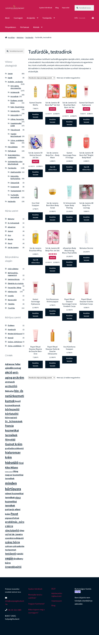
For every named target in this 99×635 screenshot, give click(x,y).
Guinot (10, 231)
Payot (10, 243)
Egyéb (10, 78)
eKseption (11, 227)
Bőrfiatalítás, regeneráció (13, 274)
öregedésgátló (13, 566)
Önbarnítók (15, 183)
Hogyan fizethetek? (36, 603)
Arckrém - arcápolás (15, 82)
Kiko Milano (11, 467)
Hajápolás (12, 201)
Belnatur (11, 219)
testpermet (10, 549)
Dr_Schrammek (13, 421)
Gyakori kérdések (45, 8)
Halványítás (15, 111)
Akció (7, 18)
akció (8, 372)
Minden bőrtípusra (15, 334)
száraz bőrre (12, 542)
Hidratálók (15, 115)
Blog (57, 8)
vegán (9, 558)
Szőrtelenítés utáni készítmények (15, 162)
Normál (10, 338)
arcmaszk (10, 381)
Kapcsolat (65, 8)
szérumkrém (18, 546)
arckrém (18, 377)
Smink (10, 74)
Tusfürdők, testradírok (15, 196)
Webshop (20, 37)
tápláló (19, 553)
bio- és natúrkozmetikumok (14, 396)
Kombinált (12, 329)
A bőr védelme (13, 269)
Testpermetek (16, 191)
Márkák (36, 27)
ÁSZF (53, 589)
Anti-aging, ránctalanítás (16, 87)
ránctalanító (12, 530)
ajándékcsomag (13, 367)
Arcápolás (31, 18)
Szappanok (15, 187)
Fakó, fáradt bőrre (17, 107)
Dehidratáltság (13, 279)
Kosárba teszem (35, 115)
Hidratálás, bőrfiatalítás (15, 177)
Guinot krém (13, 444)
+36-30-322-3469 (14, 610)
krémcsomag (9, 471)
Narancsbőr (12, 300)
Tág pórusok (15, 130)
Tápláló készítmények (16, 135)
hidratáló (11, 462)
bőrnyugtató (11, 417)
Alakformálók (16, 172)
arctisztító (11, 386)
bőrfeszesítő (12, 409)
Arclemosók (15, 92)
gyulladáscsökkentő (14, 448)
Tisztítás (11, 308)
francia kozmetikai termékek (12, 430)
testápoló (10, 553)
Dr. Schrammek (13, 223)
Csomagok (18, 18)
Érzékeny (11, 325)
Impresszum (56, 601)
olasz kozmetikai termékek (13, 501)
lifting (15, 471)
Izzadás (11, 296)
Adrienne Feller (13, 364)
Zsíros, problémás (14, 346)
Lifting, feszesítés (17, 119)
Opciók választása (52, 168)
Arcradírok (14, 96)
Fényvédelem (10, 27)
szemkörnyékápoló (14, 538)
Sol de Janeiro (13, 247)
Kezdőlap (11, 37)
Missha (10, 239)
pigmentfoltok (12, 518)
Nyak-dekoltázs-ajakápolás (14, 156)
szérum (8, 546)
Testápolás (47, 18)
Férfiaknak (24, 27)
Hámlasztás (12, 291)
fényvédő (10, 439)
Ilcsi (9, 235)
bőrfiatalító (11, 413)
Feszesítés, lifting (14, 288)
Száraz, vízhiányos (15, 342)
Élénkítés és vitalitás (16, 283)
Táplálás (11, 304)
